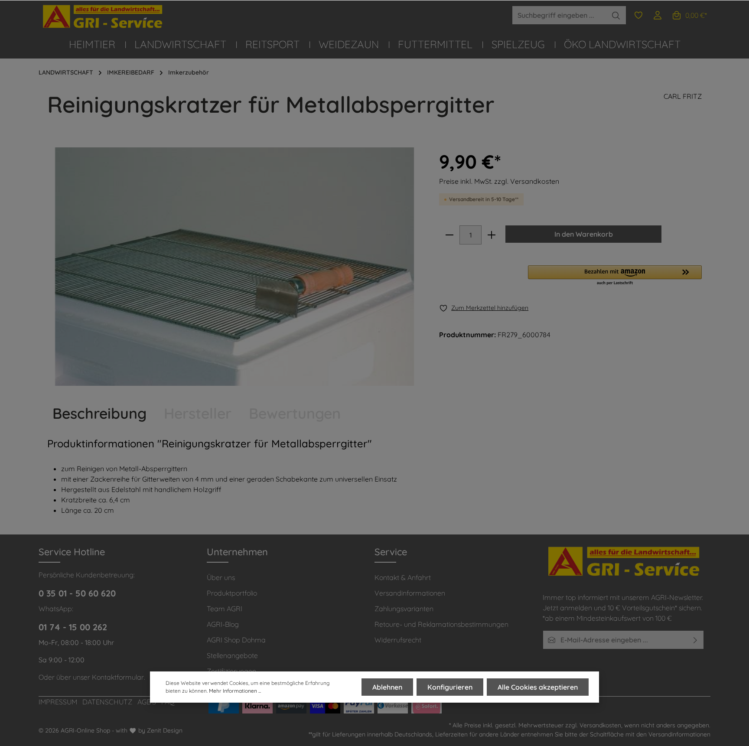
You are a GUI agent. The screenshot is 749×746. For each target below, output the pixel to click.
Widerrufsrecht (397, 639)
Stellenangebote (232, 655)
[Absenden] (695, 639)
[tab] (99, 413)
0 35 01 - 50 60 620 (77, 593)
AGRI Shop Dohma (236, 639)
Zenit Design (164, 730)
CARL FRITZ (683, 96)
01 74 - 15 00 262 (73, 627)
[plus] (491, 234)
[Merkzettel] (638, 15)
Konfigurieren (449, 687)
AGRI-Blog (223, 624)
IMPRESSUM (58, 701)
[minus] (449, 234)
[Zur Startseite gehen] (104, 16)
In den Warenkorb (583, 234)
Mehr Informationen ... (235, 690)
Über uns (221, 577)
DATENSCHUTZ (107, 701)
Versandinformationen (409, 593)
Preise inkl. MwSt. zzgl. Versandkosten (499, 181)
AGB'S (146, 701)
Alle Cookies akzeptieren (538, 687)
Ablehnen (387, 687)
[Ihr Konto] (657, 15)
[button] (615, 275)
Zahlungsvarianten (403, 608)
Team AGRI (224, 608)
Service (390, 552)
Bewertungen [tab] (295, 413)
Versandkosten (600, 725)
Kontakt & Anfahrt (402, 577)
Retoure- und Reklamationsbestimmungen (441, 624)
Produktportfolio (232, 593)
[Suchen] (616, 15)
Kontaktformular (118, 677)
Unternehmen (237, 552)
